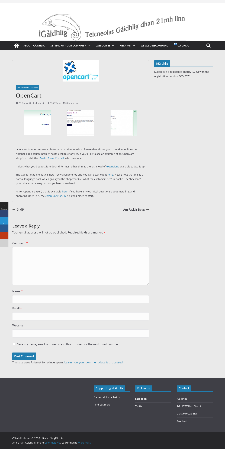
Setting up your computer (68, 45)
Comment (20, 243)
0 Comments (71, 103)
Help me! (125, 45)
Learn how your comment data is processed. (93, 362)
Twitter (139, 406)
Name (17, 291)
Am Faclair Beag (134, 209)
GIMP (20, 209)
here (110, 174)
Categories (103, 45)
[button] (88, 45)
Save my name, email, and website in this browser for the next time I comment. (69, 344)
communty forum (55, 196)
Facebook (141, 398)
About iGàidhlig (34, 45)
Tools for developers (27, 87)
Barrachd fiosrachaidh (107, 397)
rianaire (42, 103)
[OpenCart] (37, 112)
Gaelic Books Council (52, 158)
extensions (112, 166)
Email (17, 308)
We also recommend (154, 45)
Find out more (102, 404)
